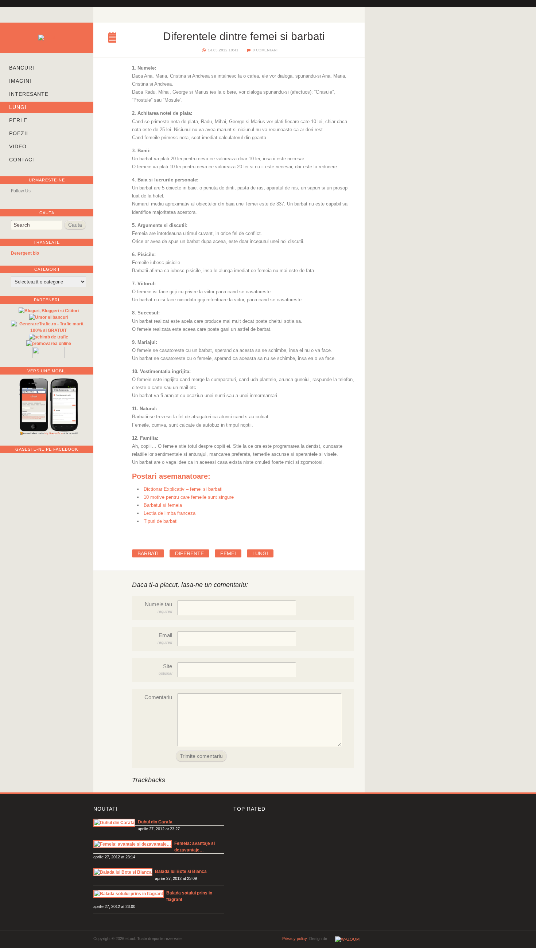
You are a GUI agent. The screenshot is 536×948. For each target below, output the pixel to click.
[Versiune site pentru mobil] (48, 435)
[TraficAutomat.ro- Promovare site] (48, 356)
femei (228, 553)
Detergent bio (25, 253)
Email (165, 638)
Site (165, 669)
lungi (260, 553)
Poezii (18, 133)
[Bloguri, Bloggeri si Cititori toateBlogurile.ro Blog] (49, 310)
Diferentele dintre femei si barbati (114, 38)
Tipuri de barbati (161, 521)
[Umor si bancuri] (48, 317)
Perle (18, 120)
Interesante (28, 94)
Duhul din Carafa (155, 821)
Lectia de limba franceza (169, 513)
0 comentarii (266, 50)
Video (18, 146)
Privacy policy (294, 938)
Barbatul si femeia (163, 505)
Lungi (18, 107)
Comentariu (158, 697)
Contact (22, 159)
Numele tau (158, 607)
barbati (148, 553)
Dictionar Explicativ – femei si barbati (183, 489)
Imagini (20, 81)
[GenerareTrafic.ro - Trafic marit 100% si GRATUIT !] (48, 330)
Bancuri (21, 68)
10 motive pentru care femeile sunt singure (189, 497)
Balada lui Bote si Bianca (181, 871)
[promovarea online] (48, 343)
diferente (189, 553)
